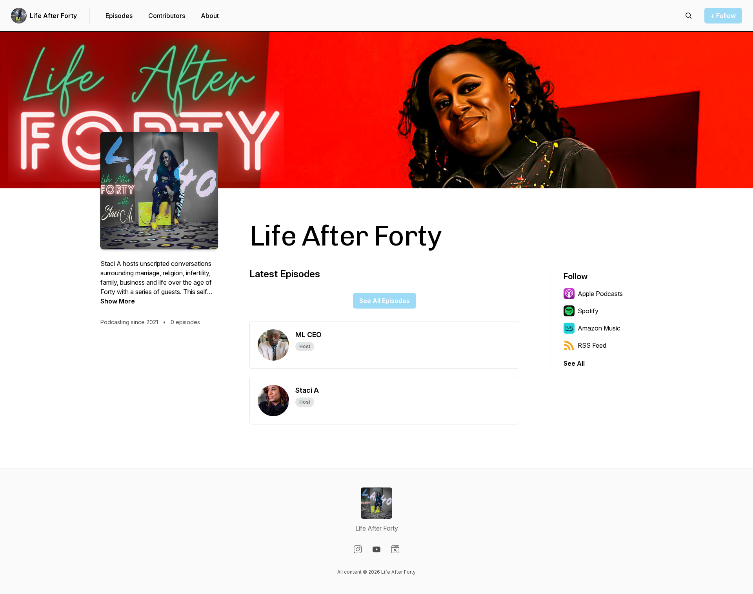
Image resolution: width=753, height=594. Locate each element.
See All (574, 363)
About (210, 16)
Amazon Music (599, 328)
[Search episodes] (689, 15)
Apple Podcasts (600, 294)
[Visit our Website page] (395, 549)
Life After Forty (53, 16)
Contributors (166, 16)
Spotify (588, 311)
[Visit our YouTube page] (376, 549)
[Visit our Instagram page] (358, 549)
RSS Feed (592, 345)
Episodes (119, 16)
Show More (117, 301)
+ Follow (723, 16)
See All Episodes (384, 301)
